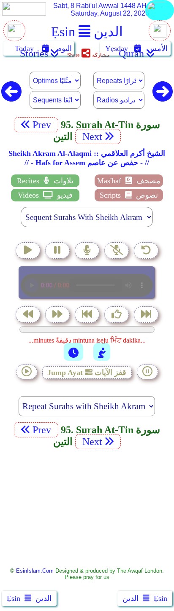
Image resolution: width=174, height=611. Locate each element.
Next (91, 136)
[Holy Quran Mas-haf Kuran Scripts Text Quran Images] (159, 19)
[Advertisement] (87, 507)
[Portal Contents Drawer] (88, 315)
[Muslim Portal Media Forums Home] (14, 35)
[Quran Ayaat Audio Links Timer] (73, 352)
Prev (43, 124)
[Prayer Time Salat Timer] (101, 352)
